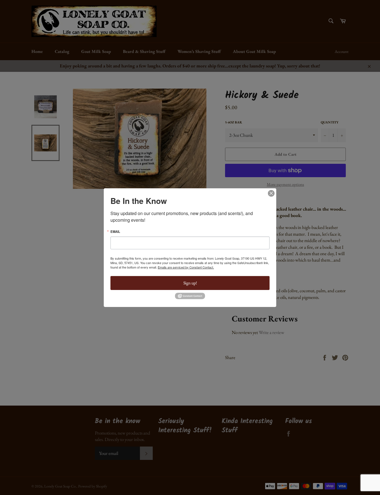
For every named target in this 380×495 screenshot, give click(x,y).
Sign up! (190, 283)
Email (115, 231)
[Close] (271, 193)
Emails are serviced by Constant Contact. (186, 267)
